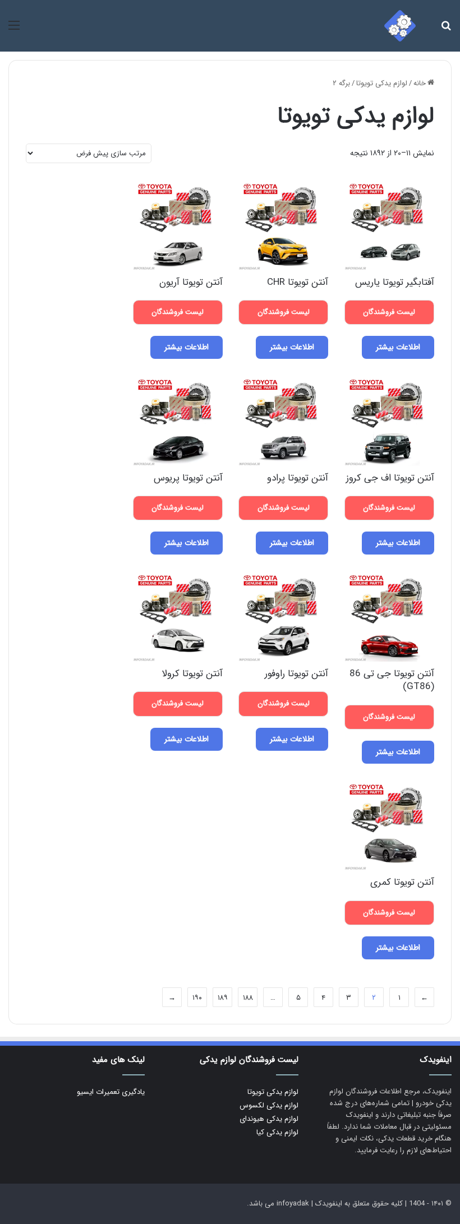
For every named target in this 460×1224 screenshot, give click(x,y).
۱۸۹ (223, 998)
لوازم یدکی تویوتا (381, 83)
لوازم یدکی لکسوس (269, 1105)
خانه (419, 83)
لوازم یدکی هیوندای (269, 1119)
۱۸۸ (248, 998)
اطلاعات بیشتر (398, 347)
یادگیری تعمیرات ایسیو (111, 1092)
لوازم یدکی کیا (277, 1132)
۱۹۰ (197, 998)
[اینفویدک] (400, 26)
